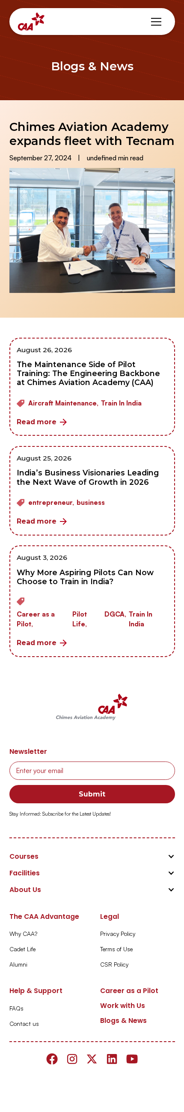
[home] (31, 21)
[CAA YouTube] (132, 1059)
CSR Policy (114, 964)
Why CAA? (23, 933)
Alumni (18, 964)
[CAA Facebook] (52, 1059)
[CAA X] (91, 1059)
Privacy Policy (117, 933)
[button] (156, 22)
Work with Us (122, 1005)
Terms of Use (116, 949)
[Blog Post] (92, 387)
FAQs (16, 1008)
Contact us (24, 1023)
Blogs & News (123, 1020)
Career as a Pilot (129, 990)
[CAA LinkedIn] (112, 1059)
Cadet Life (22, 949)
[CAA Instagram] (72, 1059)
